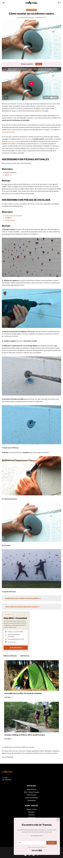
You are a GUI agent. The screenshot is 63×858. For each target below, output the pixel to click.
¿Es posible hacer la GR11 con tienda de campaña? (23, 693)
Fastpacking (31, 800)
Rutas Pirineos (31, 789)
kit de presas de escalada (12, 141)
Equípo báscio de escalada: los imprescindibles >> (23, 598)
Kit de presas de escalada (13, 215)
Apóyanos (31, 812)
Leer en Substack (7, 757)
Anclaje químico (10, 220)
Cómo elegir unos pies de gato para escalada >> (22, 607)
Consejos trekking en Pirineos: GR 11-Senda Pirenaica (24, 735)
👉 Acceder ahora (16, 647)
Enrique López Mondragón (27, 17)
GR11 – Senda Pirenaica (31, 792)
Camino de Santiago (31, 797)
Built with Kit (37, 850)
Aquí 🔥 (38, 64)
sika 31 (29, 139)
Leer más (8, 697)
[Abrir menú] (3, 2)
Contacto (31, 815)
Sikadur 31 (8, 175)
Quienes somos (31, 809)
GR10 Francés (31, 795)
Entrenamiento (31, 9)
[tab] (10, 656)
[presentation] (31, 675)
